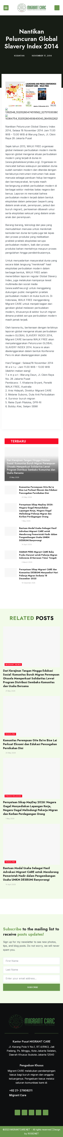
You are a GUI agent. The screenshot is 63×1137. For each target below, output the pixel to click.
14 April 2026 (26, 544)
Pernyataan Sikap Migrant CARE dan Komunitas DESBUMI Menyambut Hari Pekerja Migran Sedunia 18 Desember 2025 (38, 574)
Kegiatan (19, 56)
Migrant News (13, 664)
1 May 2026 (25, 521)
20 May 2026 (26, 497)
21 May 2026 (14, 477)
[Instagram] (31, 1112)
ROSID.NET (33, 1133)
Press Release (13, 796)
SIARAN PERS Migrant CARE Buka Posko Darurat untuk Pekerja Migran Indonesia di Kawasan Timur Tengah (38, 554)
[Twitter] (24, 1112)
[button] (6, 7)
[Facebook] (38, 1112)
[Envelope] (17, 1112)
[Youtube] (45, 1112)
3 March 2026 (26, 562)
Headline (10, 734)
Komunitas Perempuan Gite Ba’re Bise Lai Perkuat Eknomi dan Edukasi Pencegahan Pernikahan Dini (38, 490)
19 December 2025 (28, 583)
